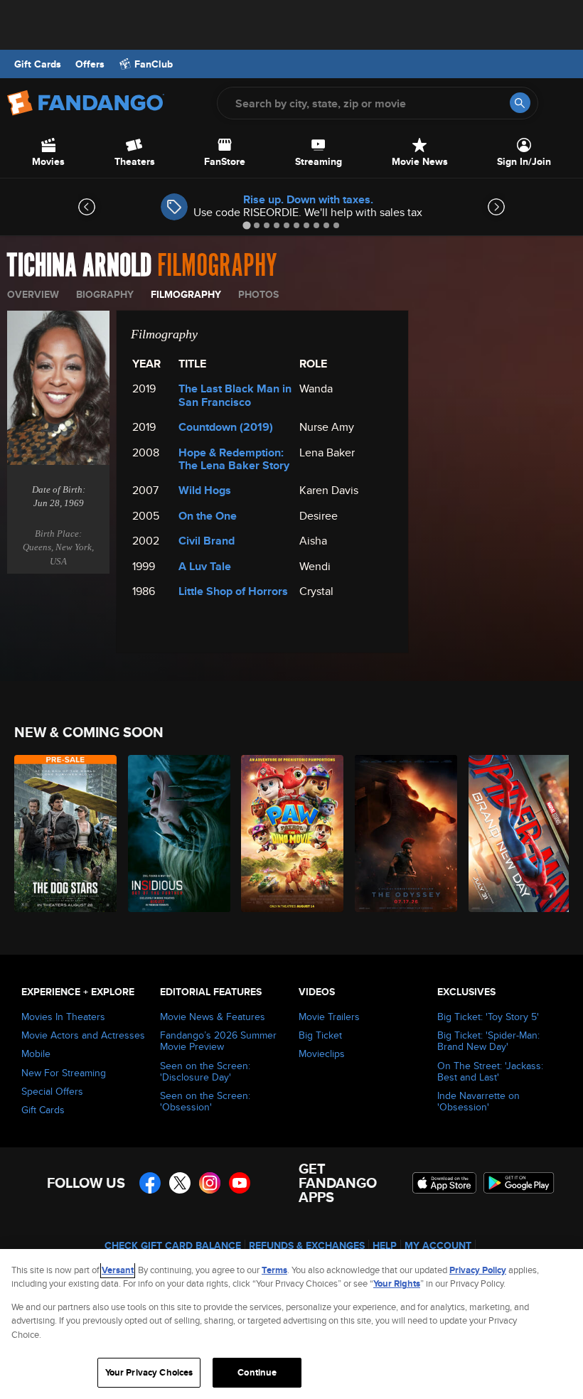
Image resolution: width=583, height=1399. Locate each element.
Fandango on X (180, 1183)
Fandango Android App (519, 1183)
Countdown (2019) (225, 427)
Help (385, 1245)
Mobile (35, 1053)
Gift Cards (37, 64)
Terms (274, 1270)
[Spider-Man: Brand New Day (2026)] (517, 833)
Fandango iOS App (444, 1183)
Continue (257, 1372)
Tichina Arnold (79, 266)
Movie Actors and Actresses (83, 1035)
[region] (291, 1324)
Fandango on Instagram (209, 1183)
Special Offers (52, 1091)
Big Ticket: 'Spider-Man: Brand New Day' (488, 1041)
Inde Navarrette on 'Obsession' (478, 1101)
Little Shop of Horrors (233, 591)
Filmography (186, 294)
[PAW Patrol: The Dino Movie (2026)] (289, 833)
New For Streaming (63, 1073)
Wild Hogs (204, 490)
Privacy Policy (477, 1270)
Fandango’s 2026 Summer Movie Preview (218, 1041)
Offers (90, 64)
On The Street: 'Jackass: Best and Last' (490, 1071)
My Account (438, 1245)
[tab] (246, 225)
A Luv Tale (204, 566)
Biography (105, 294)
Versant (118, 1270)
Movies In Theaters (63, 1016)
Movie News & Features (212, 1016)
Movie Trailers (329, 1016)
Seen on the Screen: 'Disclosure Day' (205, 1071)
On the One (207, 516)
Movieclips (322, 1053)
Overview (33, 294)
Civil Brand (206, 540)
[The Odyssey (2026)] (403, 833)
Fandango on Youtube (239, 1183)
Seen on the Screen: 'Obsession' (205, 1101)
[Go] (520, 102)
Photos (258, 294)
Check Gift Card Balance (173, 1245)
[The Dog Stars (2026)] (63, 833)
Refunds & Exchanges (307, 1245)
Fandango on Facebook (150, 1183)
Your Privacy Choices (149, 1372)
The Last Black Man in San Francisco (235, 394)
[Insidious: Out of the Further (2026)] (176, 833)
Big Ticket (320, 1035)
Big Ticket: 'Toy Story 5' (488, 1016)
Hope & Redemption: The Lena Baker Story (233, 458)
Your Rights (396, 1283)
